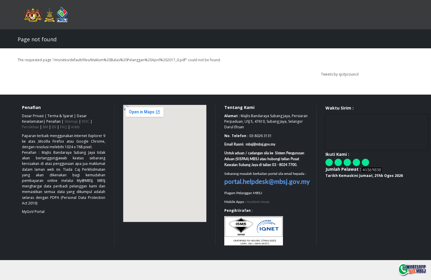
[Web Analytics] (372, 169)
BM (45, 126)
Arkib (75, 126)
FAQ (63, 126)
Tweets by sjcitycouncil (340, 74)
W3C (85, 121)
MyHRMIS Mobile (258, 202)
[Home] (48, 14)
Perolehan (30, 126)
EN (54, 126)
